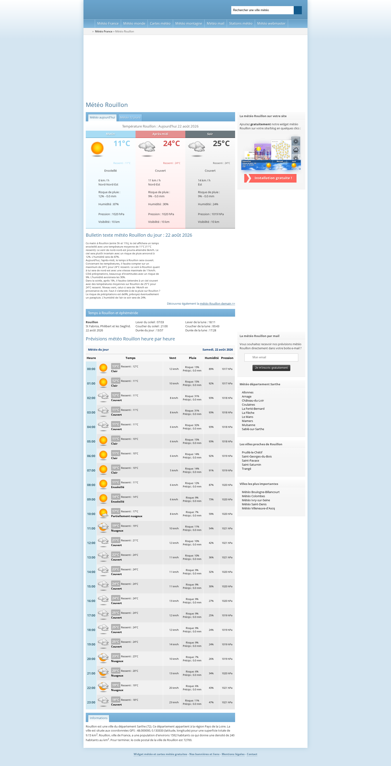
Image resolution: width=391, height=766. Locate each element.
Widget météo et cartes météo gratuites (160, 754)
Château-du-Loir (253, 400)
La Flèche (248, 413)
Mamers (247, 421)
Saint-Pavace (250, 460)
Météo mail (215, 23)
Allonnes (247, 392)
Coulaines (248, 404)
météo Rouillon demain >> (217, 303)
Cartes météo (160, 23)
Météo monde (134, 23)
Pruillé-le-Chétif (252, 452)
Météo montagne (188, 23)
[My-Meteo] (89, 24)
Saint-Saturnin (251, 464)
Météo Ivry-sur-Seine (256, 500)
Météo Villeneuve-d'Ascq (258, 508)
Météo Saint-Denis (254, 504)
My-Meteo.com (139, 9)
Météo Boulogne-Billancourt (261, 492)
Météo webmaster (271, 23)
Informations (97, 718)
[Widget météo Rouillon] (271, 181)
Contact (252, 754)
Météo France (108, 23)
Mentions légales (233, 754)
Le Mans (247, 417)
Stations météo (241, 23)
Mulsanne (248, 425)
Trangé (246, 469)
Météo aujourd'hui (101, 117)
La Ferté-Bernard (253, 409)
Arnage (246, 396)
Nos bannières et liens (204, 754)
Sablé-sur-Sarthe (253, 429)
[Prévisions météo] (88, 31)
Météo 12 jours (129, 117)
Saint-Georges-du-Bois (257, 456)
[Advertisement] (195, 69)
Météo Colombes (253, 496)
